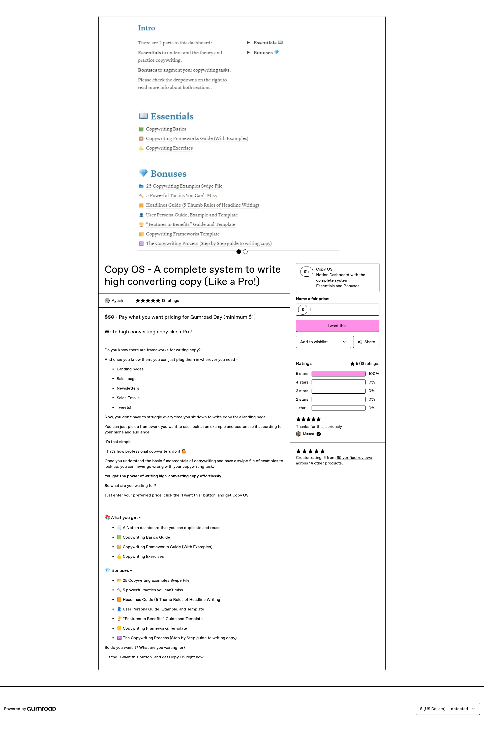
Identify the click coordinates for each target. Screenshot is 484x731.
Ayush (117, 300)
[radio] (337, 277)
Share (370, 341)
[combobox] (323, 342)
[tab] (238, 251)
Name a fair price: (312, 298)
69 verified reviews (354, 457)
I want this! (337, 325)
